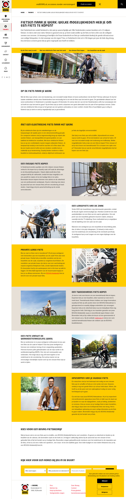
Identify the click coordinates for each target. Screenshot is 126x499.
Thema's (31, 12)
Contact (74, 488)
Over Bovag (75, 485)
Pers (51, 485)
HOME (23, 12)
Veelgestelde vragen (57, 493)
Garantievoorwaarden (79, 493)
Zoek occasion (86, 4)
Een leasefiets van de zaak (96, 50)
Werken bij (53, 488)
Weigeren (105, 492)
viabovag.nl (99, 318)
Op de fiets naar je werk (29, 50)
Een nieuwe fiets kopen (76, 50)
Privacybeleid (76, 490)
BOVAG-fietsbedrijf (52, 273)
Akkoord (104, 481)
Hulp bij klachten (56, 490)
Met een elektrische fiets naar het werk (53, 50)
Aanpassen (104, 486)
